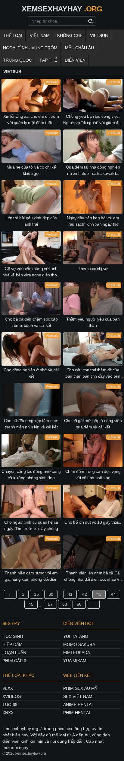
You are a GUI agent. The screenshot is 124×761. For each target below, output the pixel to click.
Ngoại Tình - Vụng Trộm (30, 47)
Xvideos (11, 696)
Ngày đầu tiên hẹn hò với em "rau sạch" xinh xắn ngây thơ (93, 221)
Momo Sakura (79, 644)
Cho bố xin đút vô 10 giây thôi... (92, 522)
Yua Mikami (75, 660)
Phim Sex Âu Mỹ (80, 688)
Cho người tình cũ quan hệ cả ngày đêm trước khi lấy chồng (31, 525)
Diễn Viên (75, 60)
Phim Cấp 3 (14, 660)
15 (36, 594)
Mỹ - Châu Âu (79, 47)
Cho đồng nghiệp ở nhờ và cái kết (31, 373)
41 (70, 594)
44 (113, 594)
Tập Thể (48, 60)
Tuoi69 (9, 704)
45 (31, 604)
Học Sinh (12, 636)
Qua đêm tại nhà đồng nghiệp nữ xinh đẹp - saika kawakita (93, 170)
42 (84, 594)
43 (99, 594)
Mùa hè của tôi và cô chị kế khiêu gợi (31, 170)
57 (50, 604)
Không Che (69, 35)
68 (79, 604)
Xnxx (8, 712)
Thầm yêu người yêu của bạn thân (93, 322)
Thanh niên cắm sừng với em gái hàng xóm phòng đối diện (31, 576)
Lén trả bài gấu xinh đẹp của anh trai (31, 221)
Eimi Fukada (76, 652)
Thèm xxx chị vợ (93, 268)
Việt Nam (40, 35)
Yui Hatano (75, 636)
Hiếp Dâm (12, 644)
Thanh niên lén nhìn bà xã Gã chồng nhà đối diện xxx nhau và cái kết (93, 577)
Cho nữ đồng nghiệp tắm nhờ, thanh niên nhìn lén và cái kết (31, 423)
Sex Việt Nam (77, 696)
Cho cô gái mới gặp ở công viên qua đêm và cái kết (93, 423)
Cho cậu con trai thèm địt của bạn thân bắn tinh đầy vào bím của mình (92, 373)
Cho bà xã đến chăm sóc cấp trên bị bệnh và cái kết (31, 322)
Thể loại (12, 35)
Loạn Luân (14, 652)
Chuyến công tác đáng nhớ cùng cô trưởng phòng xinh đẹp (31, 474)
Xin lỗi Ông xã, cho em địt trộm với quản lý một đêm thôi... (31, 119)
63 (64, 604)
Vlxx (7, 688)
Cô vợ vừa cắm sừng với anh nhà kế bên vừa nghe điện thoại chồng (31, 272)
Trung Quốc (17, 60)
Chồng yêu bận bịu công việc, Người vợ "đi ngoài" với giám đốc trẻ (92, 120)
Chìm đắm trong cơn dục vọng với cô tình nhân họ (93, 474)
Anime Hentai (78, 704)
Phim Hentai (76, 712)
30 (50, 594)
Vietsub (99, 35)
